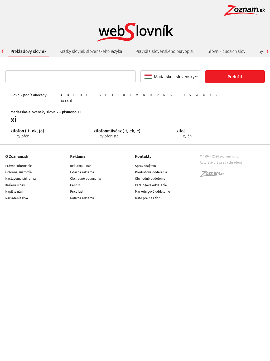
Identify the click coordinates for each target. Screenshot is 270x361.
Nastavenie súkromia (20, 179)
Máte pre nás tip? (147, 198)
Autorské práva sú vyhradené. (221, 162)
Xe (67, 101)
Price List (76, 191)
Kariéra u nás (15, 185)
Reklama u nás (80, 166)
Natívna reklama (82, 198)
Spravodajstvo (145, 166)
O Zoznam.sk (16, 156)
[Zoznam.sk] (214, 175)
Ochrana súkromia (18, 172)
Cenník (75, 185)
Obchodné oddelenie (150, 179)
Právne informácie (18, 166)
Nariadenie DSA (16, 198)
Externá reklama (82, 172)
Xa (62, 101)
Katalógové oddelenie (151, 185)
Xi (70, 101)
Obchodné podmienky (86, 179)
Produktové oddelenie (151, 172)
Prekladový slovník (28, 51)
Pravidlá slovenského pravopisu (165, 51)
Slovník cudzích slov (226, 51)
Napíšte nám (14, 191)
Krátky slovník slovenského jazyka (91, 51)
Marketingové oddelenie (152, 191)
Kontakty (143, 156)
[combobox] (170, 76)
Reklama (77, 156)
